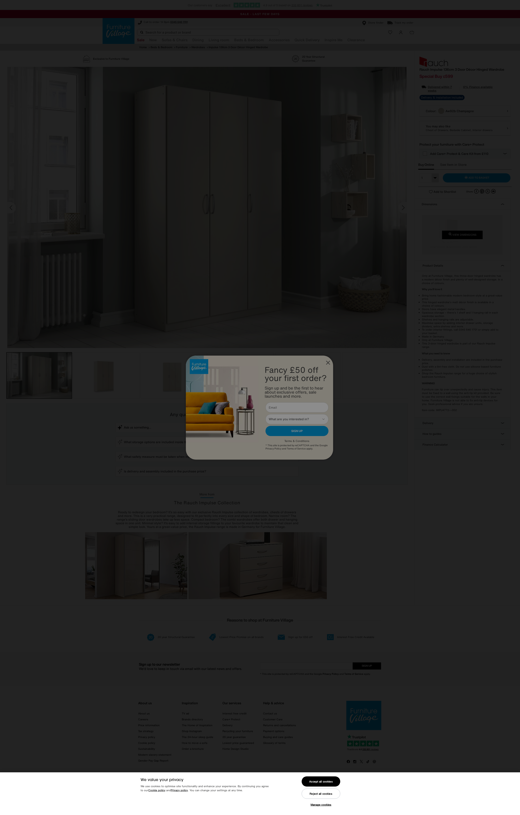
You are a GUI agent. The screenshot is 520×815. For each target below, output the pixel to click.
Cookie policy (156, 790)
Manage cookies (321, 805)
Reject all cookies (321, 794)
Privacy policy (179, 790)
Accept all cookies (321, 782)
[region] (260, 793)
